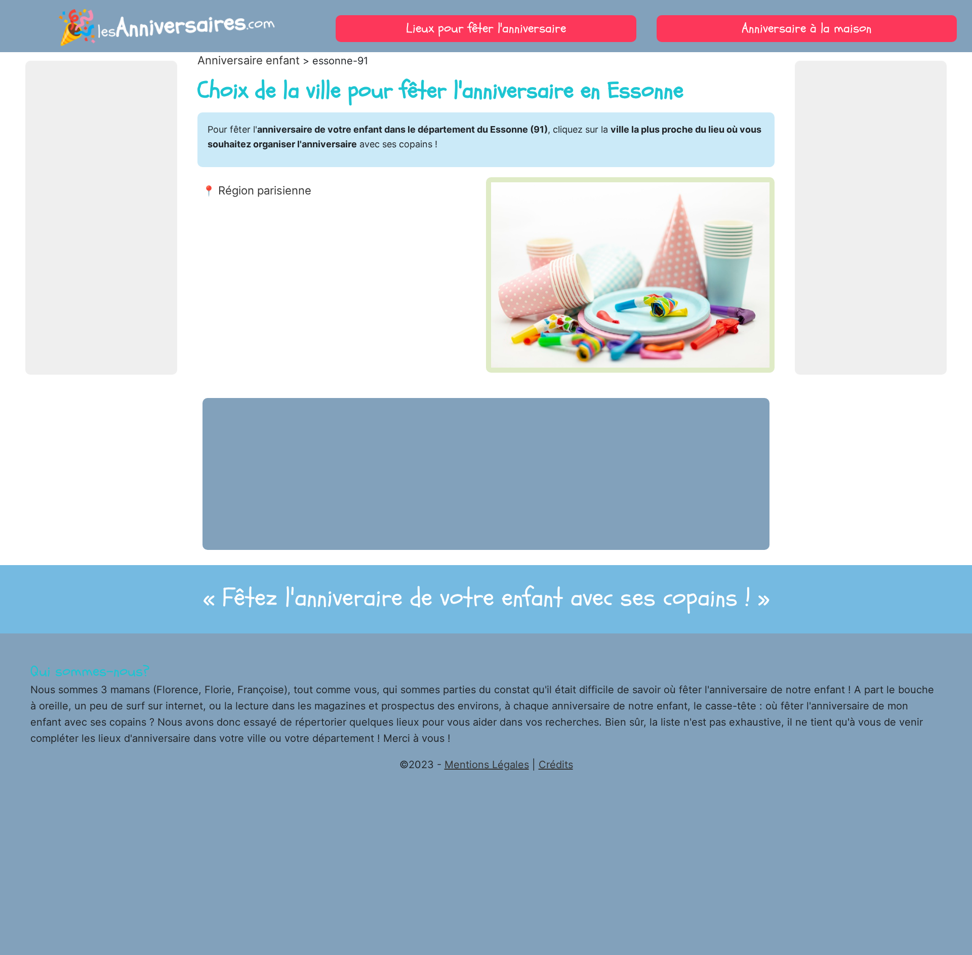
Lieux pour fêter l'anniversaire (486, 28)
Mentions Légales (486, 765)
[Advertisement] (101, 218)
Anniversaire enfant (248, 60)
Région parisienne (264, 190)
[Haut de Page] (949, 922)
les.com (165, 25)
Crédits (556, 765)
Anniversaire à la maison (807, 28)
